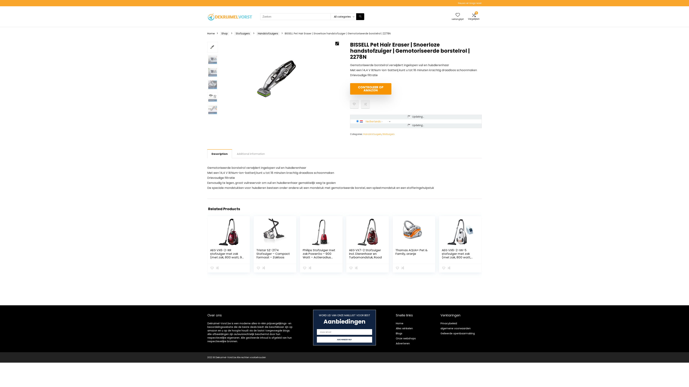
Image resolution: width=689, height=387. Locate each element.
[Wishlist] (458, 15)
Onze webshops (406, 338)
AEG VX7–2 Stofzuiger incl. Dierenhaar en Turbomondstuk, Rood (365, 253)
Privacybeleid (448, 323)
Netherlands (373, 121)
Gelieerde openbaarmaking (457, 333)
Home (211, 33)
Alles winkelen (404, 328)
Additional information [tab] (251, 154)
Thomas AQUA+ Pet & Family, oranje (411, 252)
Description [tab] (220, 154)
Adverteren (403, 343)
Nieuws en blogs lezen (470, 3)
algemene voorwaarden (455, 328)
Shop (224, 33)
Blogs (399, 333)
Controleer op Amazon (370, 88)
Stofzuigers (243, 33)
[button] (337, 43)
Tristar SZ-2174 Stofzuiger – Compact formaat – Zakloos (273, 253)
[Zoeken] (360, 16)
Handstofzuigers (268, 33)
